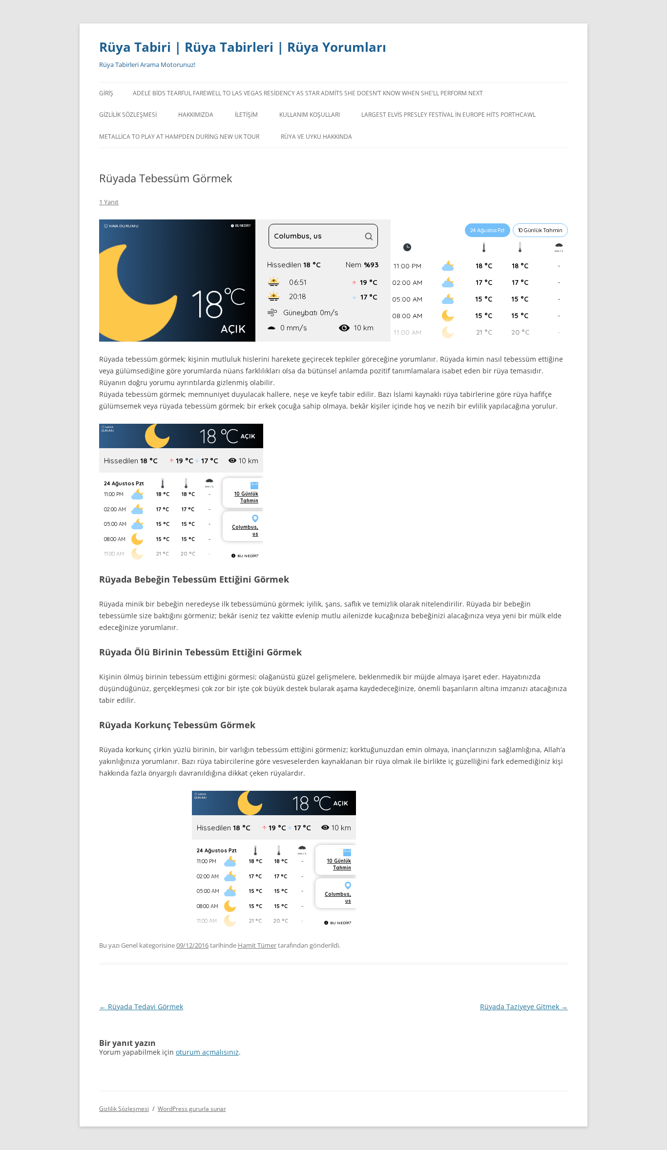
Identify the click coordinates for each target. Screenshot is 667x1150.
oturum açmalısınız (207, 1052)
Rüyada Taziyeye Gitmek (524, 1006)
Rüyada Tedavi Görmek (141, 1006)
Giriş (106, 93)
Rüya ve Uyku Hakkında (316, 136)
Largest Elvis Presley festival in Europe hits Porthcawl (448, 114)
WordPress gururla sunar (192, 1109)
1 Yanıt (109, 201)
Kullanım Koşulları (309, 114)
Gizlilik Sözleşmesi (128, 114)
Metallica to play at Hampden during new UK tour (179, 136)
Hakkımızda (195, 114)
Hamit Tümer (257, 945)
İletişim (246, 114)
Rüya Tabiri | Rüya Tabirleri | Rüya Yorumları (242, 47)
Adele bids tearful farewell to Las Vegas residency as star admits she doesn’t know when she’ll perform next (308, 93)
